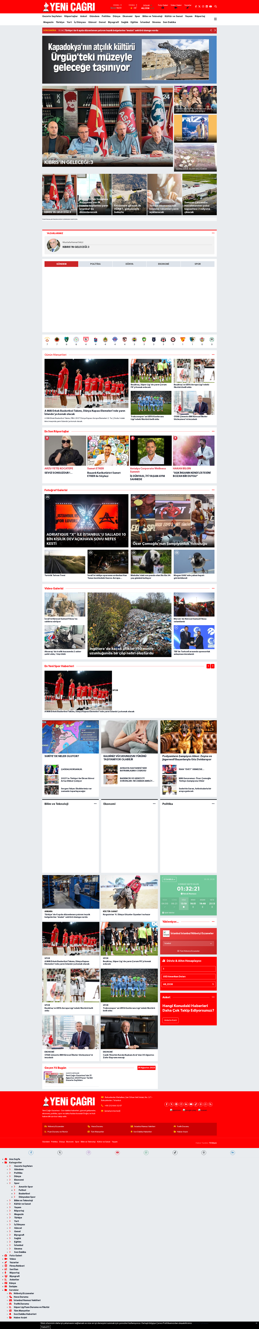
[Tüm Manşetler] (213, 355)
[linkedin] (232, 1152)
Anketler (14, 1279)
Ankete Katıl (170, 1020)
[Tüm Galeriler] (213, 490)
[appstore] (175, 1110)
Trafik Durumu (183, 1126)
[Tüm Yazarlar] (213, 233)
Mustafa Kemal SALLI (73, 242)
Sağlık (124, 22)
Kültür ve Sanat (174, 16)
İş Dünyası (80, 22)
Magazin (48, 22)
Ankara (48, 911)
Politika (106, 16)
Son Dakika (169, 22)
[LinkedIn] (186, 1104)
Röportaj (200, 16)
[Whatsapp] (205, 1104)
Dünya (116, 16)
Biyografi (113, 22)
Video (12, 1259)
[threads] (203, 1152)
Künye (12, 1283)
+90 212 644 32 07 (113, 1106)
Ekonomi (127, 16)
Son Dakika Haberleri (143, 1132)
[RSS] (210, 1104)
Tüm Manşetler (97, 1132)
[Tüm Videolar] (213, 588)
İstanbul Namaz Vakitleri (144, 1126)
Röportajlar (71, 16)
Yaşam (188, 16)
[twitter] (59, 1152)
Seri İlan (13, 1269)
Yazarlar (14, 1262)
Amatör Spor (25, 1187)
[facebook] (31, 1152)
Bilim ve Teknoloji (152, 16)
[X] (171, 1104)
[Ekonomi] (154, 804)
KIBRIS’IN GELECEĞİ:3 (76, 247)
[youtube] (117, 1152)
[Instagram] (181, 1104)
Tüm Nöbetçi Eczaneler (190, 951)
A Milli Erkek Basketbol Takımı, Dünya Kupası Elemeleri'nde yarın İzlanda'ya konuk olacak (89, 711)
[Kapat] (257, 1323)
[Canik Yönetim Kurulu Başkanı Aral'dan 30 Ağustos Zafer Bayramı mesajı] (129, 1032)
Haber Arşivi (182, 1132)
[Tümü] (213, 431)
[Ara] (215, 7)
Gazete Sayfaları (52, 16)
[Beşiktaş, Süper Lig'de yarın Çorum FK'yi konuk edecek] (129, 939)
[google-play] (189, 1110)
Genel (102, 22)
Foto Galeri (15, 1255)
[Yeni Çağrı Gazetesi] (69, 7)
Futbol (22, 1190)
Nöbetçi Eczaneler (56, 1126)
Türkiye (60, 22)
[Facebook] (166, 1104)
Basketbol (24, 1193)
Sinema (156, 22)
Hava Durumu (97, 1126)
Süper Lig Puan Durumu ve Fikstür (32, 1307)
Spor (137, 16)
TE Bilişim (213, 1143)
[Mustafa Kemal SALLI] (53, 245)
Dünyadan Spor (26, 1197)
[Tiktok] (196, 1104)
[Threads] (200, 1104)
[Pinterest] (176, 1104)
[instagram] (88, 1152)
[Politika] (213, 804)
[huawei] (202, 1110)
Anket (83, 16)
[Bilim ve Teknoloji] (95, 804)
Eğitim (134, 22)
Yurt (69, 22)
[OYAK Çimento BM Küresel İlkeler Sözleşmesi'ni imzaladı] (70, 1032)
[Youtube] (191, 1104)
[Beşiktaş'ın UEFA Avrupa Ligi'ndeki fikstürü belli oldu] (70, 985)
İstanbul (145, 22)
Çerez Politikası (200, 1323)
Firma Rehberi (16, 1266)
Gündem (94, 16)
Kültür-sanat (110, 911)
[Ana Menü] (215, 19)
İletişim (13, 1286)
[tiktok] (175, 1152)
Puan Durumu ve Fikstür (58, 1132)
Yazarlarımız (55, 233)
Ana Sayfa (14, 1159)
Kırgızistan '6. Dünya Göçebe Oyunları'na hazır (126, 914)
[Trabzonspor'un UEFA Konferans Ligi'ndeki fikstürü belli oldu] (129, 985)
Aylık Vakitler (169, 913)
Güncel (92, 22)
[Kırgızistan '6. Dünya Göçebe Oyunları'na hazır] (129, 892)
